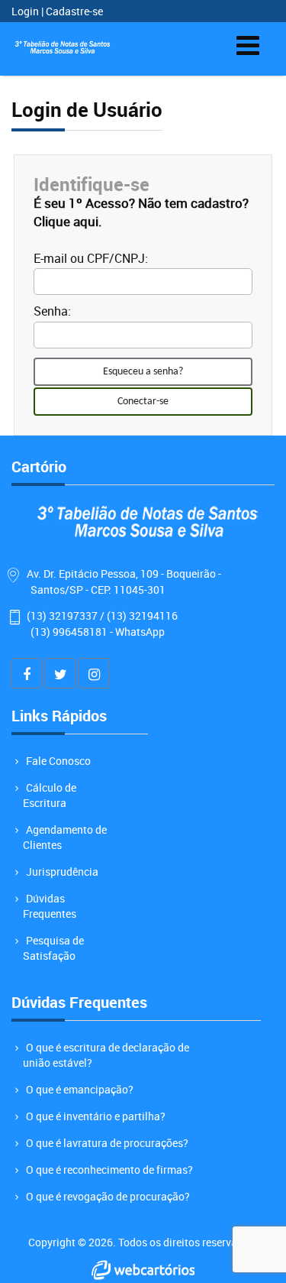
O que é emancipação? (79, 1089)
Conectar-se (143, 401)
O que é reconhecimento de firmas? (109, 1169)
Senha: (52, 311)
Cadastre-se (74, 11)
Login (26, 11)
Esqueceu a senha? (143, 371)
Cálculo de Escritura (49, 795)
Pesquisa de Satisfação (53, 948)
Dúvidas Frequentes (49, 906)
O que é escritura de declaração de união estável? (106, 1055)
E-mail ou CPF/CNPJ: (91, 258)
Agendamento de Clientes (65, 837)
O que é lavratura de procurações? (107, 1143)
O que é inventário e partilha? (95, 1116)
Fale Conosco (58, 760)
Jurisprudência (62, 871)
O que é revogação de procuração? (108, 1196)
